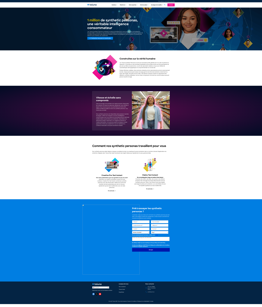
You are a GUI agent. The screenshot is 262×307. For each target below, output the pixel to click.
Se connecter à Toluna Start (170, 1)
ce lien (156, 235)
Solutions (114, 5)
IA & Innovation (143, 5)
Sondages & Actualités (156, 5)
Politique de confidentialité (156, 245)
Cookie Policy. (162, 242)
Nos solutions (122, 286)
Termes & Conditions (132, 301)
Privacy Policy (154, 242)
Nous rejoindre (161, 1)
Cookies (151, 301)
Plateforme (122, 5)
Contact (171, 5)
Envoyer (151, 249)
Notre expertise (132, 5)
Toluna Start (122, 289)
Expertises (121, 292)
